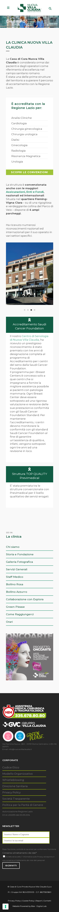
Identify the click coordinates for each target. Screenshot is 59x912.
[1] (29, 273)
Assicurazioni (15, 191)
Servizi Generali (16, 569)
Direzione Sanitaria (15, 786)
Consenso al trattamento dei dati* (19, 853)
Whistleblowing (13, 779)
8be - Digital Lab (39, 906)
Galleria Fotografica (19, 561)
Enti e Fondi (35, 191)
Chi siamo (12, 546)
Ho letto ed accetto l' (14, 857)
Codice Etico (10, 767)
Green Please (15, 606)
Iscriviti (11, 865)
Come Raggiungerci (20, 614)
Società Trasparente (16, 798)
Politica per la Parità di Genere (22, 804)
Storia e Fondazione (20, 554)
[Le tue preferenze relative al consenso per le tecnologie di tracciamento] (5, 907)
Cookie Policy (28, 901)
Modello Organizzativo (17, 773)
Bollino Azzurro (16, 591)
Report (39, 901)
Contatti (47, 901)
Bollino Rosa (14, 584)
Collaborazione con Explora (24, 599)
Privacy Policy (11, 792)
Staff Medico (14, 576)
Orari (9, 621)
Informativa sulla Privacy (33, 857)
